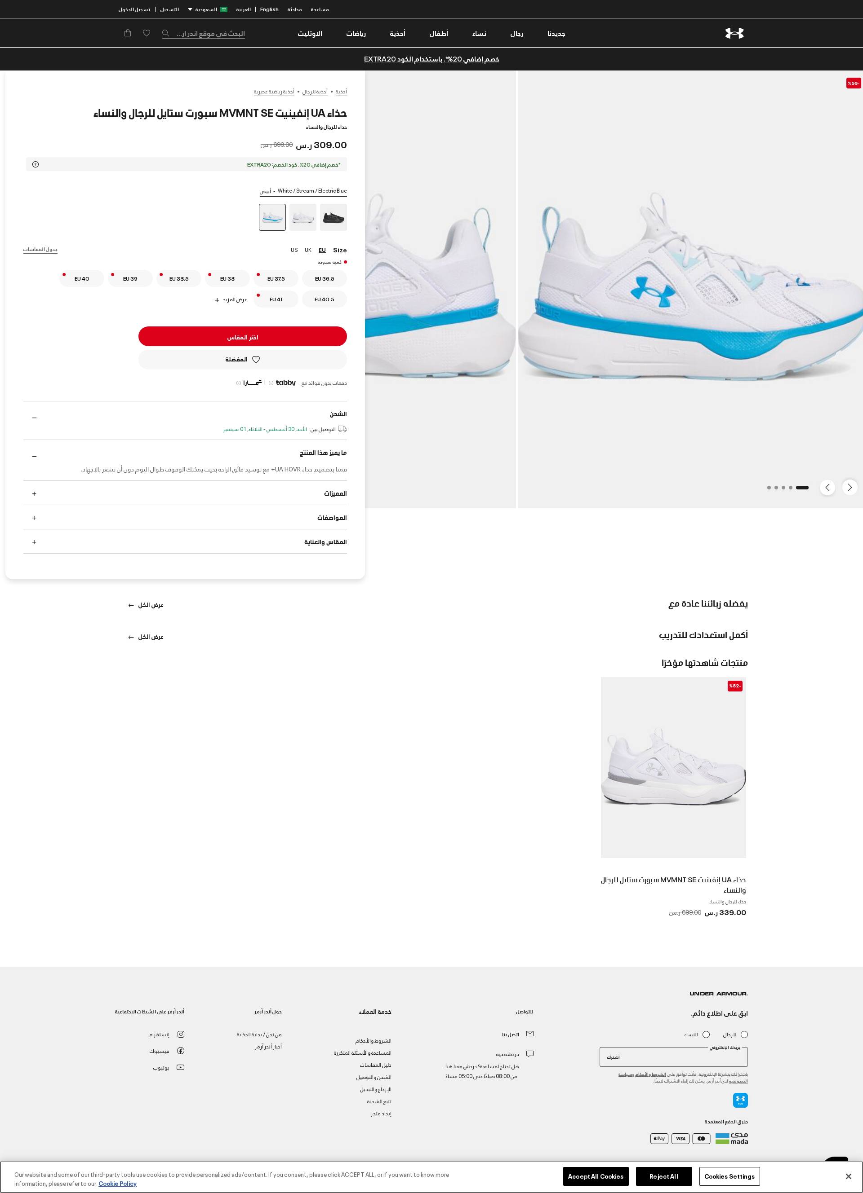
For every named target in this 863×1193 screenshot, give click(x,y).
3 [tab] (780, 490)
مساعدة (320, 9)
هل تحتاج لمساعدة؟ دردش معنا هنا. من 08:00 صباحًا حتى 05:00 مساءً (481, 1070)
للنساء (691, 1034)
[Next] (829, 487)
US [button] (294, 249)
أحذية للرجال (315, 91)
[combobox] (203, 33)
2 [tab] (787, 490)
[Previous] (852, 487)
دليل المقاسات (375, 1064)
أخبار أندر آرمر (268, 1046)
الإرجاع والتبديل (375, 1088)
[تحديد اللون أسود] (333, 217)
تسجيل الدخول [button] (134, 9)
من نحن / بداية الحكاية (259, 1034)
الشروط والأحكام (650, 1074)
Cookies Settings (729, 1176)
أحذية (341, 91)
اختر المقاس (242, 336)
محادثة (295, 9)
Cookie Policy (117, 1183)
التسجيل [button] (169, 9)
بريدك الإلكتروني (725, 1047)
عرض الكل (150, 604)
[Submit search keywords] (168, 33)
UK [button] (308, 249)
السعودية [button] (206, 9)
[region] (431, 1177)
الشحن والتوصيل (373, 1076)
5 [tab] (766, 490)
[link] (556, 32)
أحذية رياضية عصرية (274, 91)
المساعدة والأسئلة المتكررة (362, 1052)
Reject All (663, 1176)
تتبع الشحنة (379, 1101)
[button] (516, 32)
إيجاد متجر (381, 1113)
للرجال (729, 1034)
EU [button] (322, 249)
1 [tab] (804, 490)
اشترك (613, 1056)
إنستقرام (159, 1034)
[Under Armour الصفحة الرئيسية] (734, 33)
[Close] (849, 1176)
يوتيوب (161, 1067)
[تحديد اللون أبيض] (302, 217)
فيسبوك (159, 1050)
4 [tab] (773, 490)
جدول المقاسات (40, 248)
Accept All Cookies (595, 1176)
